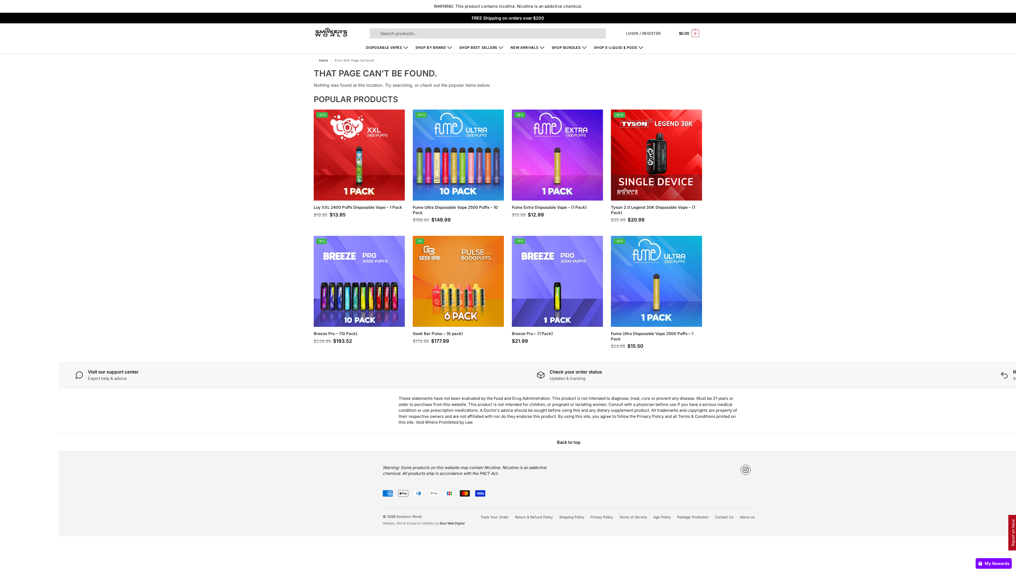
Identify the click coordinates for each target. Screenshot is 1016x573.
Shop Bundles (566, 47)
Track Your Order (495, 517)
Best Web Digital (452, 523)
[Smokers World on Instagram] (746, 470)
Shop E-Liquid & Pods (615, 47)
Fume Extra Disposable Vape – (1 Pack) (549, 207)
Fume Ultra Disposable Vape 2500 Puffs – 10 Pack (455, 210)
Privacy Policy (601, 517)
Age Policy (662, 517)
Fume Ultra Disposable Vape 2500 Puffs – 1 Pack (652, 336)
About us (747, 517)
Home (323, 60)
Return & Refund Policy (534, 517)
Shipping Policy (571, 517)
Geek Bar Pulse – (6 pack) (438, 333)
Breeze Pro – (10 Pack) (336, 333)
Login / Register (643, 33)
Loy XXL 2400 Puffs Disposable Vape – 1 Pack (358, 207)
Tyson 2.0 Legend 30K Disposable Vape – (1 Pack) (653, 210)
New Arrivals (524, 47)
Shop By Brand (430, 47)
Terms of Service (633, 517)
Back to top (568, 442)
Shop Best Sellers (478, 47)
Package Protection (693, 517)
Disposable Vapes (384, 47)
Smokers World (409, 516)
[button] (689, 33)
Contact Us (724, 517)
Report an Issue (1013, 532)
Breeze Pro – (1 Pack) (532, 333)
